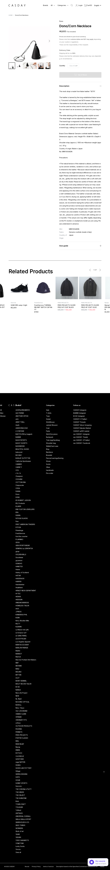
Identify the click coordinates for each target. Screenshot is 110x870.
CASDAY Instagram (79, 410)
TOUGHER (19, 807)
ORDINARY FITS (21, 720)
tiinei (17, 801)
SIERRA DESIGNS (21, 774)
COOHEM (19, 479)
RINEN (18, 750)
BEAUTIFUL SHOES (22, 449)
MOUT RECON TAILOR (23, 684)
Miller (17, 669)
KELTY (18, 624)
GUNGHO (19, 563)
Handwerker (20, 584)
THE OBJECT (20, 795)
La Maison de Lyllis (22, 630)
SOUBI (18, 780)
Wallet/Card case (52, 446)
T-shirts (48, 413)
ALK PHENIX (20, 413)
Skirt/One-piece (51, 434)
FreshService (20, 533)
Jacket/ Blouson (52, 425)
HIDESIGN (19, 599)
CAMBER (19, 464)
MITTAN (18, 675)
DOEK (18, 497)
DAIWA (18, 491)
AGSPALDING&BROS (23, 410)
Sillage (18, 771)
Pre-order (49, 473)
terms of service (48, 866)
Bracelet (49, 455)
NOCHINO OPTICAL (22, 702)
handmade (50, 470)
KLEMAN (18, 627)
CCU (17, 470)
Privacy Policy (36, 866)
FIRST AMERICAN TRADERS (25, 524)
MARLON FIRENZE (22, 648)
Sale (47, 410)
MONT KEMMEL (21, 681)
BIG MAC (19, 455)
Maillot (18, 651)
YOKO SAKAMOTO (22, 840)
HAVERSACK (20, 578)
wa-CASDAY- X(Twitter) (81, 440)
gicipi (17, 551)
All (1, 410)
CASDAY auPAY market (81, 431)
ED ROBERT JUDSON (23, 500)
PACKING (19, 729)
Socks (48, 464)
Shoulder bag (51, 443)
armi (17, 419)
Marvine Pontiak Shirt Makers (26, 660)
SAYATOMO (20, 759)
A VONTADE (20, 431)
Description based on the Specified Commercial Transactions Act (77, 866)
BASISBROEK (20, 446)
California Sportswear (23, 461)
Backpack (49, 437)
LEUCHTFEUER (21, 639)
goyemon (19, 560)
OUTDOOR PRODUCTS (24, 726)
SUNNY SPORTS (21, 783)
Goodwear (19, 557)
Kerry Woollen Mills (22, 621)
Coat (47, 428)
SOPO (18, 777)
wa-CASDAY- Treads (80, 437)
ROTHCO (19, 753)
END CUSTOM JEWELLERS (25, 509)
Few (17, 521)
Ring (47, 449)
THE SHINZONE (21, 798)
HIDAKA (18, 596)
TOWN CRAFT (21, 804)
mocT (18, 678)
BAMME (18, 437)
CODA (18, 488)
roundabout (20, 756)
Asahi (17, 425)
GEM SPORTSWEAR (23, 545)
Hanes (18, 569)
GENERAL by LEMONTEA (24, 548)
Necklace (49, 452)
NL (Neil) (19, 699)
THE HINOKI (20, 792)
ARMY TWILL (20, 422)
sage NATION (20, 762)
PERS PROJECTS (22, 735)
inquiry (102, 866)
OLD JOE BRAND (21, 711)
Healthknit (19, 587)
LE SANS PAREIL (21, 636)
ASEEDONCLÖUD (22, 428)
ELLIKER (18, 506)
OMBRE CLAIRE (21, 714)
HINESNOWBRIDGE (22, 602)
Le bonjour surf (21, 633)
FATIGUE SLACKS (22, 518)
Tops (48, 416)
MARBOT (19, 654)
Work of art (20, 831)
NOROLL (18, 705)
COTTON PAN (21, 482)
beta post (19, 452)
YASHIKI (18, 837)
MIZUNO (18, 672)
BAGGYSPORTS (21, 440)
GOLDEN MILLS (21, 554)
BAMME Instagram (79, 413)
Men (1, 413)
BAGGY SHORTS (21, 443)
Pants (48, 431)
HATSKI (18, 575)
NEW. (17, 696)
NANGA (18, 690)
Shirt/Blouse (50, 422)
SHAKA (18, 765)
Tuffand (18, 810)
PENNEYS (19, 732)
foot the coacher (22, 536)
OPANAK (19, 717)
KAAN (18, 618)
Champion (19, 476)
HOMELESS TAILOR (22, 606)
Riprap (18, 747)
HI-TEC (18, 593)
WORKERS (19, 828)
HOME (11, 15)
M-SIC (18, 687)
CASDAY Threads (79, 422)
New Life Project (21, 693)
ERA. (17, 512)
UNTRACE (19, 813)
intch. (17, 609)
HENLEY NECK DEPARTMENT (26, 590)
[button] (10, 41)
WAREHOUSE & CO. (22, 822)
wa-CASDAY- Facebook (81, 443)
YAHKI (18, 834)
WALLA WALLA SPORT (23, 819)
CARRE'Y (19, 467)
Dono (17, 494)
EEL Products (20, 503)
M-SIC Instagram (79, 416)
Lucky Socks (20, 846)
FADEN (18, 515)
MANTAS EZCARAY (22, 645)
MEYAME (19, 666)
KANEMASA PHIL (21, 615)
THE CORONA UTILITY (23, 789)
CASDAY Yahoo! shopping (82, 425)
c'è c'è (18, 473)
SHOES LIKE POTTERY (23, 768)
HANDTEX (19, 566)
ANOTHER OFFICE (22, 416)
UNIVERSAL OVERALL (23, 816)
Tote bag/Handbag (53, 440)
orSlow (18, 723)
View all (18, 852)
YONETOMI (20, 843)
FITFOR (18, 527)
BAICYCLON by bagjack (24, 434)
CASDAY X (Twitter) (80, 419)
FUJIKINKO (19, 539)
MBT (17, 663)
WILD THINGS (20, 825)
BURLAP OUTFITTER (23, 458)
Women (3, 416)
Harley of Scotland (22, 572)
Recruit (27, 866)
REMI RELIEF (20, 744)
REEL (17, 741)
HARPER (18, 581)
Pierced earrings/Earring (54, 458)
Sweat (48, 419)
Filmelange (19, 530)
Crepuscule (20, 485)
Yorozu (18, 849)
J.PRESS (18, 612)
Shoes (48, 461)
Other (48, 467)
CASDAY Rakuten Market (82, 428)
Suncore (19, 786)
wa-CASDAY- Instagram (81, 434)
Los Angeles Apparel (23, 642)
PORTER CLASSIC (22, 738)
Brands (45, 5)
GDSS (18, 542)
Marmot (18, 657)
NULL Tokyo (20, 708)
